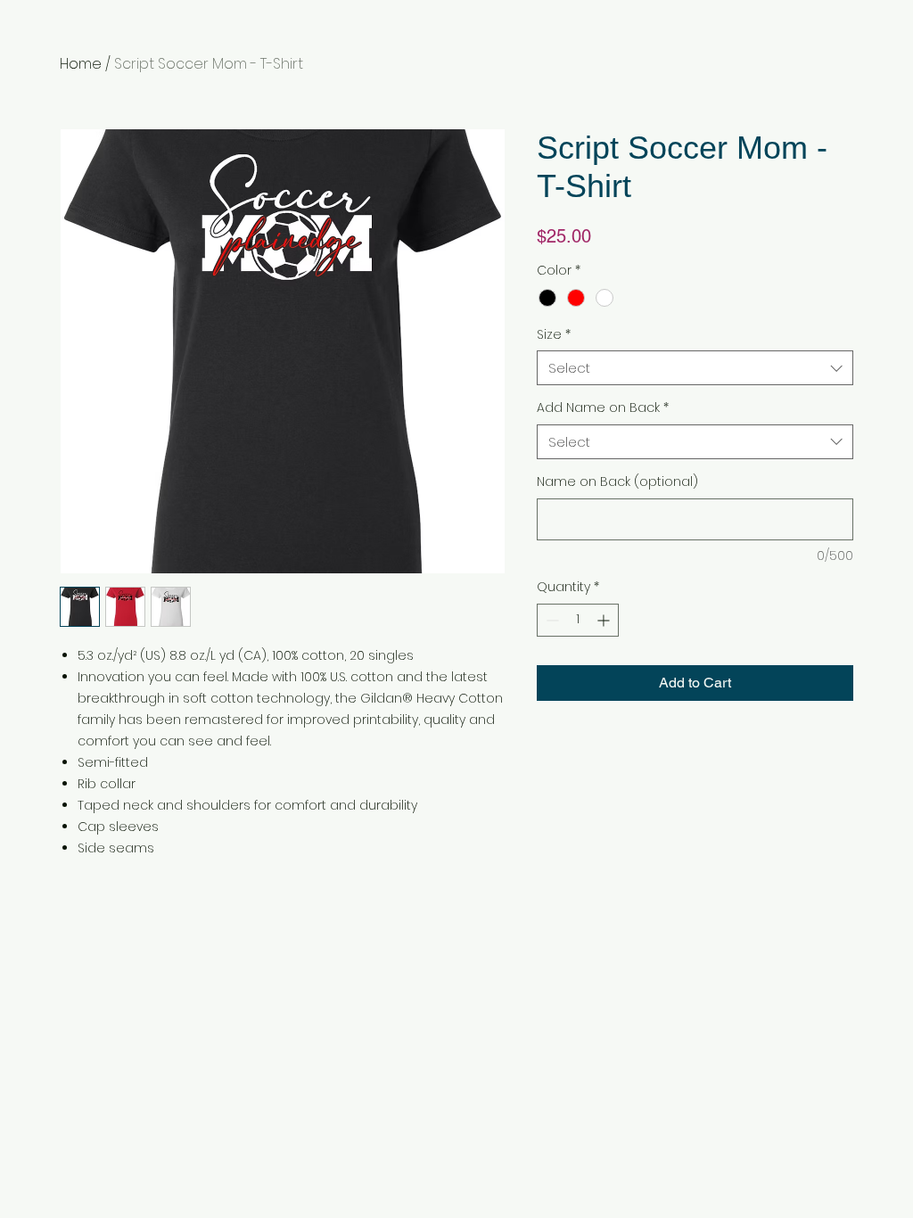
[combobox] (695, 367)
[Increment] (605, 620)
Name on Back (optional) (617, 481)
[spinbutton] (578, 620)
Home (81, 63)
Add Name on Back (603, 407)
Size (554, 334)
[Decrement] (550, 620)
